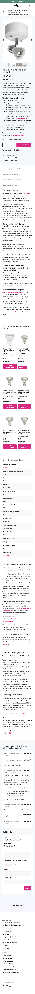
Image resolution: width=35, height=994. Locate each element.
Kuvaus (4, 169)
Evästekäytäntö (7, 964)
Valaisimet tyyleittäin (9, 942)
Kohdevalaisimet (13, 12)
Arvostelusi (8, 843)
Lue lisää (22, 367)
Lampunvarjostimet (9, 937)
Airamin (14, 303)
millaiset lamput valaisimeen (12, 312)
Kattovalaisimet (22, 10)
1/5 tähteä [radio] (5, 846)
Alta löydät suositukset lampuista (13, 292)
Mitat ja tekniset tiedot (10, 174)
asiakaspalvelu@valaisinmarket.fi (13, 925)
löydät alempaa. (18, 135)
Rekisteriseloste (7, 961)
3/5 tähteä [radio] (9, 846)
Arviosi (6, 850)
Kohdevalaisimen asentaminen (12, 179)
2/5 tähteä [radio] (7, 846)
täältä (9, 733)
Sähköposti (8, 878)
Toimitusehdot (7, 955)
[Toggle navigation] (3, 5)
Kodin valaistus (7, 940)
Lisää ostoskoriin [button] (10, 366)
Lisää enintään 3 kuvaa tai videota (15, 860)
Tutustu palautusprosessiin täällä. (13, 713)
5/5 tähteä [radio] (14, 846)
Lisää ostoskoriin (23, 145)
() (11, 79)
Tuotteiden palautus (9, 969)
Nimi (6, 869)
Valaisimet (11, 10)
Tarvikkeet (5, 948)
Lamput (5, 945)
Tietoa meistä (7, 958)
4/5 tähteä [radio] (12, 846)
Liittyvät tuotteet (14, 169)
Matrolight (6, 555)
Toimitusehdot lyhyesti (10, 185)
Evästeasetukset (8, 967)
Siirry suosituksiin (21, 118)
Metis (5, 467)
